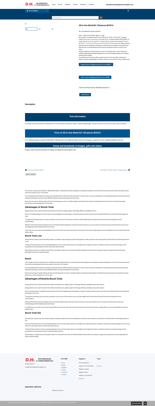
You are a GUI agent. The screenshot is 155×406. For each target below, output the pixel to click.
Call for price (85, 94)
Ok (145, 403)
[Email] (129, 25)
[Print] (126, 25)
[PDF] (123, 25)
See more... (81, 378)
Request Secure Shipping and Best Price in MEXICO (96, 64)
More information (136, 403)
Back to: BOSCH (30, 174)
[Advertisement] (77, 12)
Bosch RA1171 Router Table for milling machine (113, 170)
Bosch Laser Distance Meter (36, 170)
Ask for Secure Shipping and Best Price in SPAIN (95, 77)
